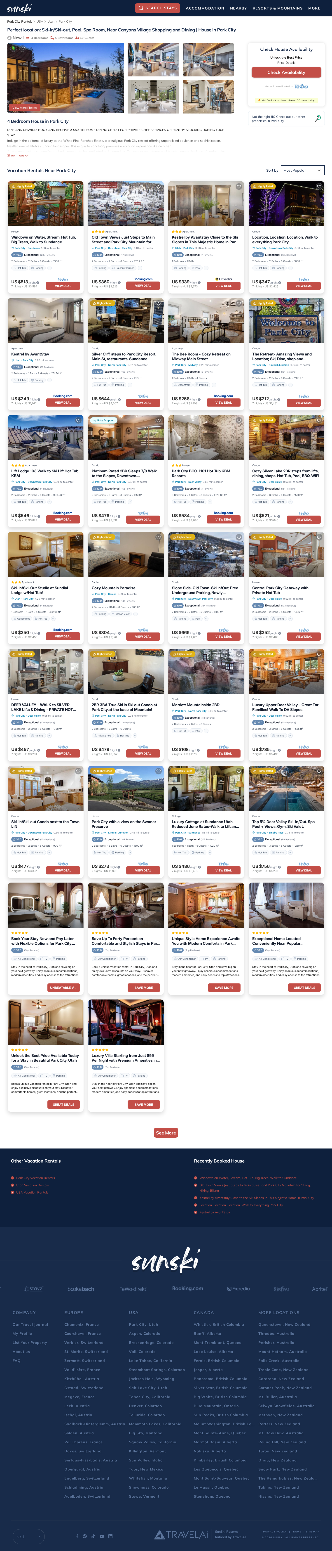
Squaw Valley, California (152, 1442)
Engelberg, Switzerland (86, 1478)
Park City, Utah (143, 1324)
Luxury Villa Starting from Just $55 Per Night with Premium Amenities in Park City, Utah (124, 1058)
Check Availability (286, 72)
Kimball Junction (279, 365)
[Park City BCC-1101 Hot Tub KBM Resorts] (206, 437)
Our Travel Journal (30, 1324)
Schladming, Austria (83, 1487)
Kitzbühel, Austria (81, 1378)
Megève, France (79, 1397)
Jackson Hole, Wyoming (151, 1378)
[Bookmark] (22, 48)
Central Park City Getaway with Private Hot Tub (280, 590)
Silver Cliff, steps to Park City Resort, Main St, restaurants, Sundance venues (124, 356)
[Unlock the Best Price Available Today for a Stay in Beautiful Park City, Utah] (46, 1022)
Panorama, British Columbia (221, 1378)
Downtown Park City (120, 248)
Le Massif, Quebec (211, 1487)
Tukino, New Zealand (278, 1487)
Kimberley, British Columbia (220, 1460)
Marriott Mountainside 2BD (196, 705)
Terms (296, 1531)
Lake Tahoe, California (150, 1360)
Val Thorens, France (83, 1442)
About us (21, 1351)
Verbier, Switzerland (84, 1342)
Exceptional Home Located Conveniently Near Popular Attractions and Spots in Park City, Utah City (282, 941)
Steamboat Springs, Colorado (157, 1369)
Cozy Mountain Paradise (114, 588)
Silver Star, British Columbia (221, 1387)
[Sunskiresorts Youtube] (102, 1537)
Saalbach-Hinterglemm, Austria (94, 1424)
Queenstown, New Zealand (284, 1324)
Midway (193, 365)
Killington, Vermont (147, 1451)
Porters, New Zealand (279, 1424)
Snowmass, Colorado (149, 1487)
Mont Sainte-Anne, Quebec (220, 1433)
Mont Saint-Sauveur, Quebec (222, 1478)
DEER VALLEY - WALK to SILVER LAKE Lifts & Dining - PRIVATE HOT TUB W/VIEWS (42, 707)
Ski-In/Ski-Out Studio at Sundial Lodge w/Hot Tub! (39, 590)
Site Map (312, 1531)
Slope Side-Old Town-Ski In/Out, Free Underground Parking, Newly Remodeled (205, 590)
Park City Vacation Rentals (35, 1178)
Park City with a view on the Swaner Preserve (124, 824)
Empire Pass (276, 832)
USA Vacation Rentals (32, 1192)
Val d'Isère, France (82, 1369)
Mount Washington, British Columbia (229, 1424)
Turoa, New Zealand (277, 1451)
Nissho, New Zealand (278, 1496)
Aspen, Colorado (144, 1333)
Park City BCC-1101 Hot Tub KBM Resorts (201, 473)
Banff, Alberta (207, 1333)
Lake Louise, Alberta (213, 1351)
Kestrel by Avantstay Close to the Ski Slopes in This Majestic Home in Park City (205, 239)
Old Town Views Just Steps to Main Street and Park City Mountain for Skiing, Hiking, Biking (123, 239)
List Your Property (30, 1342)
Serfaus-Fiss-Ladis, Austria (90, 1460)
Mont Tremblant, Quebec (217, 1342)
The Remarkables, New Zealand (289, 1478)
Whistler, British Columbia (219, 1324)
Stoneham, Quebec (212, 1496)
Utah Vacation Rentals (32, 1185)
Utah (50, 21)
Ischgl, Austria (78, 1415)
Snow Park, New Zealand (282, 1469)
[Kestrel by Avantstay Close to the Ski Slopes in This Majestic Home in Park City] (206, 203)
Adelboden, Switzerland (87, 1496)
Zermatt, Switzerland (84, 1360)
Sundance (34, 248)
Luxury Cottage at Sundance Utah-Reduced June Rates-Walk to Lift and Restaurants (205, 824)
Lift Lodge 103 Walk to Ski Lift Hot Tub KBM (44, 473)
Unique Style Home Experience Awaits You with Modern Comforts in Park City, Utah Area (206, 941)
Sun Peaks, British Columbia (221, 1415)
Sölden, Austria (79, 1433)
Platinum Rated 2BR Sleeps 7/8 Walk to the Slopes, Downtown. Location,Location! (124, 473)
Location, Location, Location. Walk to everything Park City (285, 239)
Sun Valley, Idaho (146, 1460)
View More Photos (24, 107)
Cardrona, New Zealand (281, 1378)
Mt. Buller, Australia (277, 1397)
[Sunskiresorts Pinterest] (85, 1537)
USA (40, 21)
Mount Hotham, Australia (282, 1351)
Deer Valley (194, 481)
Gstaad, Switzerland (84, 1387)
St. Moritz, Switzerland (86, 1351)
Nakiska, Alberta (210, 1451)
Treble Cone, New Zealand (283, 1369)
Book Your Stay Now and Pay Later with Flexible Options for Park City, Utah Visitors (42, 941)
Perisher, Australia (276, 1342)
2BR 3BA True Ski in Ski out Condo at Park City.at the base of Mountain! (124, 707)
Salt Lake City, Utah (148, 1387)
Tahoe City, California (150, 1397)
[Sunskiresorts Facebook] (77, 1537)
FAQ (17, 1360)
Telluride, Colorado (147, 1415)
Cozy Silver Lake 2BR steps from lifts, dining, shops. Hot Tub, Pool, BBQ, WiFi (285, 473)
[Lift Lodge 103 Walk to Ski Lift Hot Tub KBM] (46, 437)
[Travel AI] (181, 1534)
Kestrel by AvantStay (30, 354)
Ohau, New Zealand (277, 1460)
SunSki (278, 1537)
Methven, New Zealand (280, 1415)
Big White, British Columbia (220, 1397)
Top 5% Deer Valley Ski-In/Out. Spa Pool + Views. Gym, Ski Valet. (283, 824)
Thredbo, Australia (276, 1333)
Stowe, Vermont (144, 1496)
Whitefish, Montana (148, 1478)
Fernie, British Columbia (217, 1360)
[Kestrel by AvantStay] (46, 320)
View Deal (63, 286)
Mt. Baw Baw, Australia (281, 1433)
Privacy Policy (275, 1531)
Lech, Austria (77, 1406)
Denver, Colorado (145, 1406)
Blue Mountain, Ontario (216, 1406)
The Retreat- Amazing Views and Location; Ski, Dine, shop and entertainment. (282, 356)
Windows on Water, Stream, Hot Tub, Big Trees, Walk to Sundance (43, 239)
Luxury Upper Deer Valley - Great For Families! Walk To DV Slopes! (285, 707)
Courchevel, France (82, 1333)
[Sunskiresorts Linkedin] (110, 1537)
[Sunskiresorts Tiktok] (93, 1537)
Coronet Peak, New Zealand (285, 1387)
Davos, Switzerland (83, 1451)
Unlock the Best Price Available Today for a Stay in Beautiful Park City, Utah (45, 1058)
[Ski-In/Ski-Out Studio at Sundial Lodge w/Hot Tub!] (46, 554)
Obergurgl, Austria (82, 1469)
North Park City (117, 365)
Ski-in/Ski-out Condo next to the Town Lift (45, 824)
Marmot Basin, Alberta (215, 1442)
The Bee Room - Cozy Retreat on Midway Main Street (201, 356)
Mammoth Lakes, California (155, 1424)
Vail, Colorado (142, 1351)
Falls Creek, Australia (279, 1360)
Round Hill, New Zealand (282, 1442)
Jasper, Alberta (208, 1369)
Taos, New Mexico (146, 1469)
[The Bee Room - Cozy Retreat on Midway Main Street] (206, 320)
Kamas (112, 594)
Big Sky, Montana (146, 1433)
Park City (65, 21)
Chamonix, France (81, 1324)
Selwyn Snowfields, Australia (286, 1406)
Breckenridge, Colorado (151, 1342)
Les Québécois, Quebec (216, 1469)
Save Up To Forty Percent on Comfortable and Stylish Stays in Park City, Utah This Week (125, 941)
